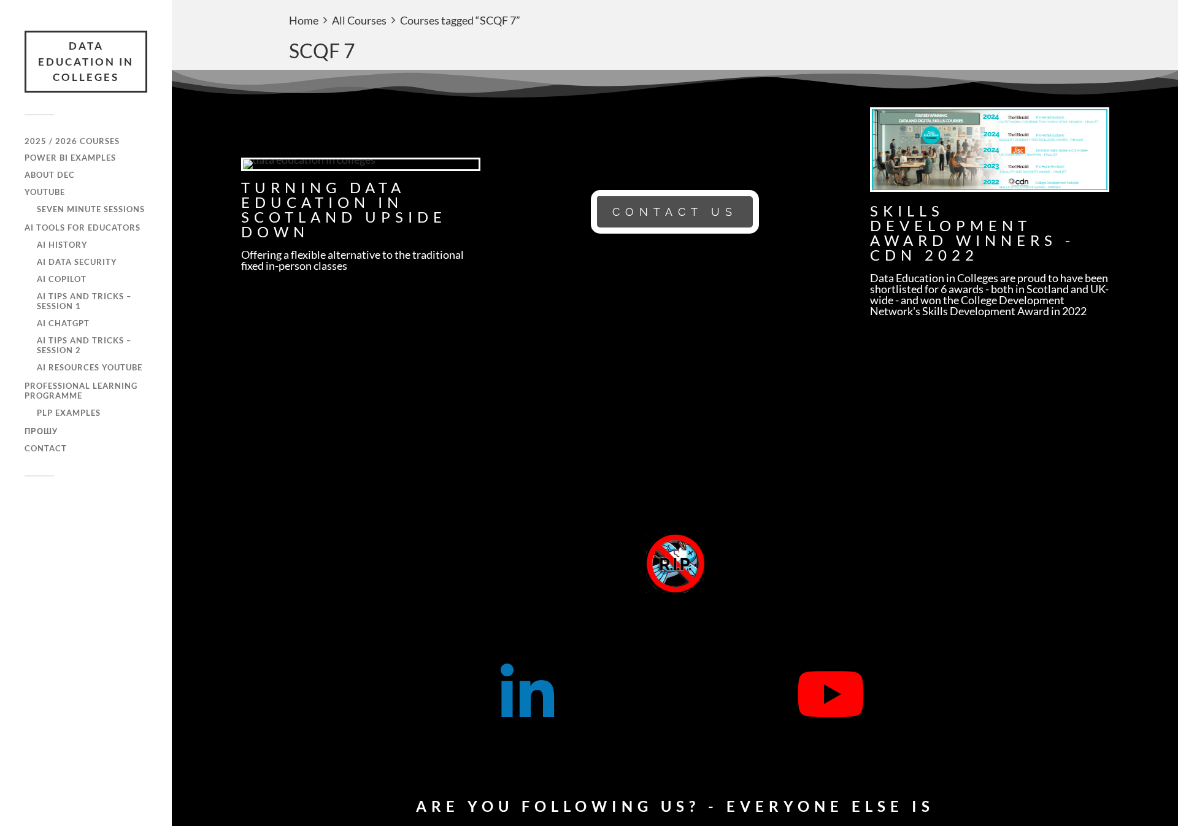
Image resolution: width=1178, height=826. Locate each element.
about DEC (50, 175)
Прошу (41, 431)
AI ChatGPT (63, 323)
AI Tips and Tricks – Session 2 (84, 345)
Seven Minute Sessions (91, 209)
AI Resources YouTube (89, 367)
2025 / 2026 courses (72, 141)
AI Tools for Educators (83, 227)
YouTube (45, 192)
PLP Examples (69, 413)
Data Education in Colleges (86, 61)
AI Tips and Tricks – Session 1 (84, 301)
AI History (62, 245)
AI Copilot (62, 279)
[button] (675, 212)
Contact (46, 448)
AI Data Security (77, 262)
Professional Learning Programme (81, 390)
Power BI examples (70, 158)
